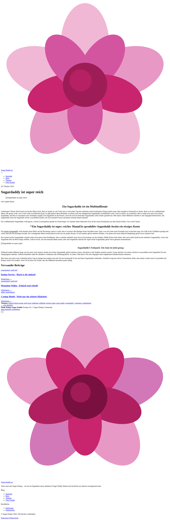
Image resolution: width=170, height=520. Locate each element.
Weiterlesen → (6, 279)
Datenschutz (10, 510)
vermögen (78, 303)
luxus (29, 303)
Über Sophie (10, 182)
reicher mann (51, 303)
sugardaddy (69, 303)
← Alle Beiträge (7, 305)
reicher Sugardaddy (11, 231)
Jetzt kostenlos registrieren (10, 309)
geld (25, 303)
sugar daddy (60, 303)
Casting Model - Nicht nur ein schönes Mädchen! (24, 296)
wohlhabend (86, 303)
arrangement (5, 270)
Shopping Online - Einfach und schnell (19, 285)
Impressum (10, 508)
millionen (35, 303)
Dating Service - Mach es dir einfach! (18, 274)
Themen (9, 180)
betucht (11, 303)
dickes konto (18, 303)
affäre (3, 292)
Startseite (9, 176)
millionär (42, 303)
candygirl (13, 270)
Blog (7, 178)
